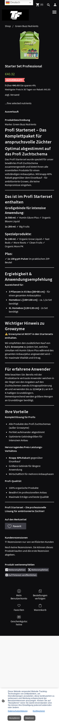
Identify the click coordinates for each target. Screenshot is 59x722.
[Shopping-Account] (55, 5)
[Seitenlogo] (15, 15)
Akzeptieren (14, 718)
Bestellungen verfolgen (40, 597)
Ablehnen (29, 718)
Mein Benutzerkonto (19, 597)
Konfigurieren (39, 711)
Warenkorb (40, 609)
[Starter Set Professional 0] (29, 45)
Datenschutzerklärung (18, 711)
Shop (8, 26)
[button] (15, 526)
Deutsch (15, 2)
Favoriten (19, 609)
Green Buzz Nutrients (26, 26)
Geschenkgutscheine (19, 623)
